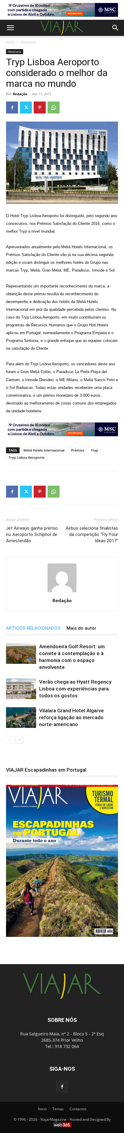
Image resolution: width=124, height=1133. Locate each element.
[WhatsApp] (54, 107)
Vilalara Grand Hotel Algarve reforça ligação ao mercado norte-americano (71, 717)
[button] (10, 28)
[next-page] (19, 739)
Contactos (78, 1108)
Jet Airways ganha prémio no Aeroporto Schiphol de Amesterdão (32, 534)
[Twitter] (26, 107)
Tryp (94, 450)
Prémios (77, 450)
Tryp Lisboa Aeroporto (27, 457)
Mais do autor (81, 628)
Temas (58, 1108)
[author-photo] (62, 592)
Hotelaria (28, 42)
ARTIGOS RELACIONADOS (33, 628)
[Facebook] (12, 107)
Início (10, 42)
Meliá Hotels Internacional (43, 450)
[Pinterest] (40, 107)
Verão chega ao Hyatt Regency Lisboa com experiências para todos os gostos (75, 689)
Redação (20, 94)
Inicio (42, 1108)
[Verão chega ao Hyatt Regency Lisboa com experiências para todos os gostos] (21, 688)
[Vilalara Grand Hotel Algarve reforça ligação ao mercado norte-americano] (21, 717)
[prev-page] (10, 739)
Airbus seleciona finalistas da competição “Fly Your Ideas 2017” (92, 534)
